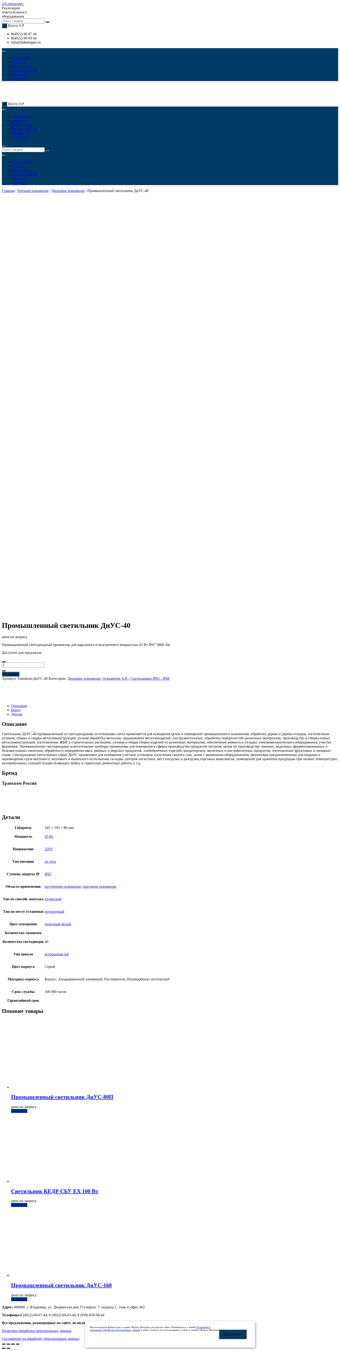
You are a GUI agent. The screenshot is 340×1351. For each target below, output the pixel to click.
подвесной (53, 899)
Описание (19, 706)
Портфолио (20, 75)
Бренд (16, 710)
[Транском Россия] (18, 698)
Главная (8, 191)
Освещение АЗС (115, 678)
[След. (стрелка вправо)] (8, 1348)
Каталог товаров (24, 70)
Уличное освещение (33, 191)
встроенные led (57, 954)
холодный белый (58, 924)
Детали (16, 714)
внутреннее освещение (63, 886)
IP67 (48, 874)
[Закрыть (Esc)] (4, 1344)
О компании (21, 58)
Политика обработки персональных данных (36, 1331)
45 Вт (49, 836)
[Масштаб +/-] (17, 1344)
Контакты (19, 79)
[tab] (174, 706)
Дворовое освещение (68, 191)
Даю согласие (233, 1334)
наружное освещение (99, 886)
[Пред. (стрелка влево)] (4, 1348)
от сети (50, 861)
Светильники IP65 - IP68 (150, 678)
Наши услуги (21, 66)
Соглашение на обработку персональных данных (41, 1339)
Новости (18, 62)
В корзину (11, 674)
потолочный (54, 911)
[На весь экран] (13, 1344)
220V (49, 849)
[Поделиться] (8, 1344)
